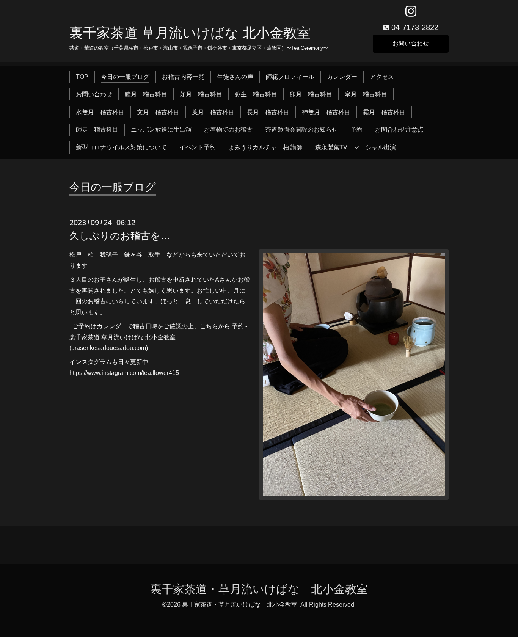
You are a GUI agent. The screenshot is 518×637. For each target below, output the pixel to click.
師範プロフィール (290, 77)
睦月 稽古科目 (146, 94)
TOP (82, 77)
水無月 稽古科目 (100, 112)
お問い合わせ (410, 43)
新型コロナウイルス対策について (121, 147)
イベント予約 (197, 147)
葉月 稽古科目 (213, 112)
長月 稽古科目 (268, 112)
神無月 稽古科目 (326, 112)
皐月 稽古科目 (366, 94)
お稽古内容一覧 (183, 77)
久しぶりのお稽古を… (119, 236)
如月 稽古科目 (201, 94)
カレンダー (342, 77)
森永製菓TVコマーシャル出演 (355, 147)
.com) (140, 348)
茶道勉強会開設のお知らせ (301, 129)
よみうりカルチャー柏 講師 (265, 147)
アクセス (382, 77)
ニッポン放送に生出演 (161, 129)
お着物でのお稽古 (228, 129)
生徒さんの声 (235, 77)
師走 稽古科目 (97, 129)
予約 (356, 129)
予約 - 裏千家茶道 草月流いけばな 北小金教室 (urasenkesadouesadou (158, 337)
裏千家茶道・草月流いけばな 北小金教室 (259, 589)
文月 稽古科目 (158, 112)
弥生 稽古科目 (256, 94)
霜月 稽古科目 (384, 112)
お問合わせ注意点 (399, 129)
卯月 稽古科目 (311, 94)
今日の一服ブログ (125, 77)
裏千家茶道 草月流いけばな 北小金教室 (190, 33)
